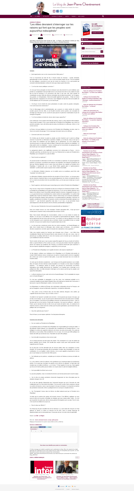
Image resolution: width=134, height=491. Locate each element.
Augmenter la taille (58, 34)
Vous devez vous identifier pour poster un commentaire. (53, 445)
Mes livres (81, 16)
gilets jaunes (55, 419)
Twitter (69, 486)
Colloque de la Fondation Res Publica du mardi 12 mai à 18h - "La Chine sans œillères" (91, 127)
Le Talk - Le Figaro (39, 415)
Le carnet (37, 16)
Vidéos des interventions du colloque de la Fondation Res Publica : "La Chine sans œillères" (92, 112)
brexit (36, 419)
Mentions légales (75, 489)
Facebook (62, 486)
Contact (68, 489)
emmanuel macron (42, 419)
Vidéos (67, 16)
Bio (31, 16)
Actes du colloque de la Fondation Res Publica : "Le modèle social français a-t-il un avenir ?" (92, 139)
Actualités (46, 16)
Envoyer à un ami (35, 34)
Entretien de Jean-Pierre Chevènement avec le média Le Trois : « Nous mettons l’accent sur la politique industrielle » (66, 478)
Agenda (86, 39)
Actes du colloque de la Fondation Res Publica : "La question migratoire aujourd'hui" (92, 120)
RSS (75, 486)
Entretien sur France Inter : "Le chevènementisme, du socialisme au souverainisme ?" (41, 478)
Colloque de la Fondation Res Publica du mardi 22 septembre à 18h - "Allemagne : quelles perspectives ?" (92, 98)
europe (49, 419)
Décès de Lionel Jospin (90, 133)
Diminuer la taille (69, 34)
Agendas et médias (56, 16)
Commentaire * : (34, 429)
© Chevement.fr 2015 (59, 489)
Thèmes (73, 16)
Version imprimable (46, 34)
